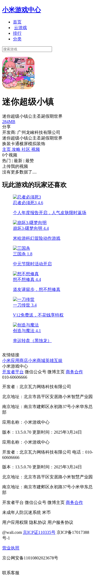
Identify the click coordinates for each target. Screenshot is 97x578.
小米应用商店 (15, 360)
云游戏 (20, 27)
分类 (17, 39)
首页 (17, 22)
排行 (17, 33)
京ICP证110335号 (39, 532)
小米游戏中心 (21, 9)
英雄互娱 (54, 360)
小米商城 (36, 360)
